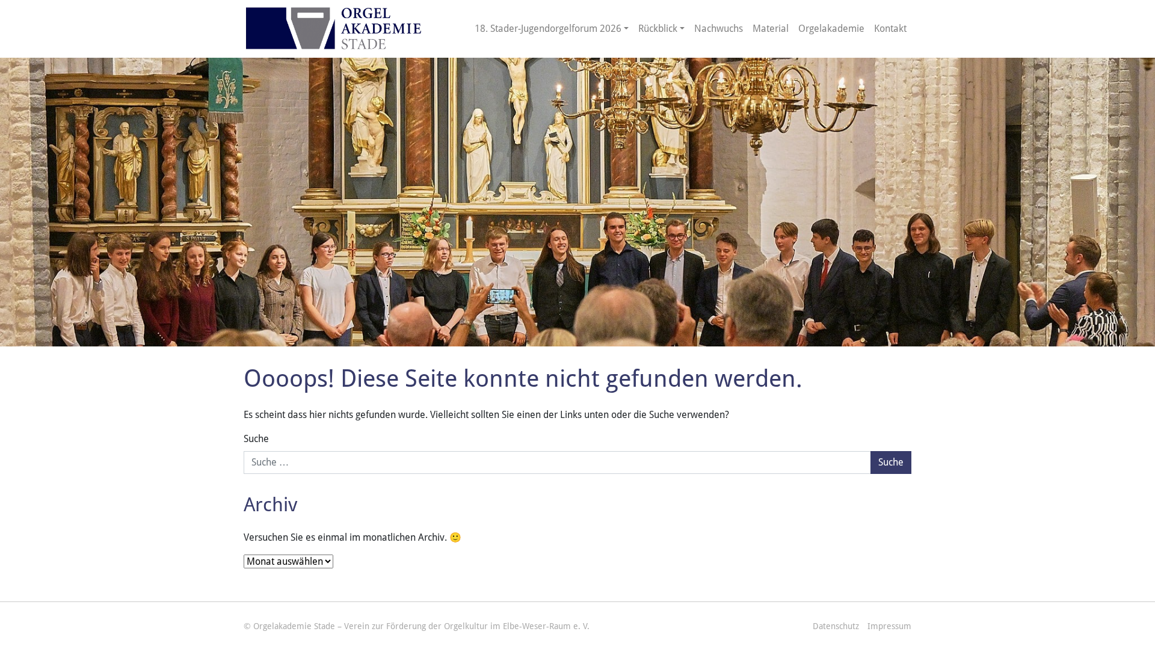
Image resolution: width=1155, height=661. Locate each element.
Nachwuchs (718, 28)
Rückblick (657, 28)
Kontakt (890, 28)
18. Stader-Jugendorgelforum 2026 (548, 28)
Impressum (889, 626)
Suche (256, 438)
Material (771, 28)
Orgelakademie (831, 28)
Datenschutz (836, 626)
